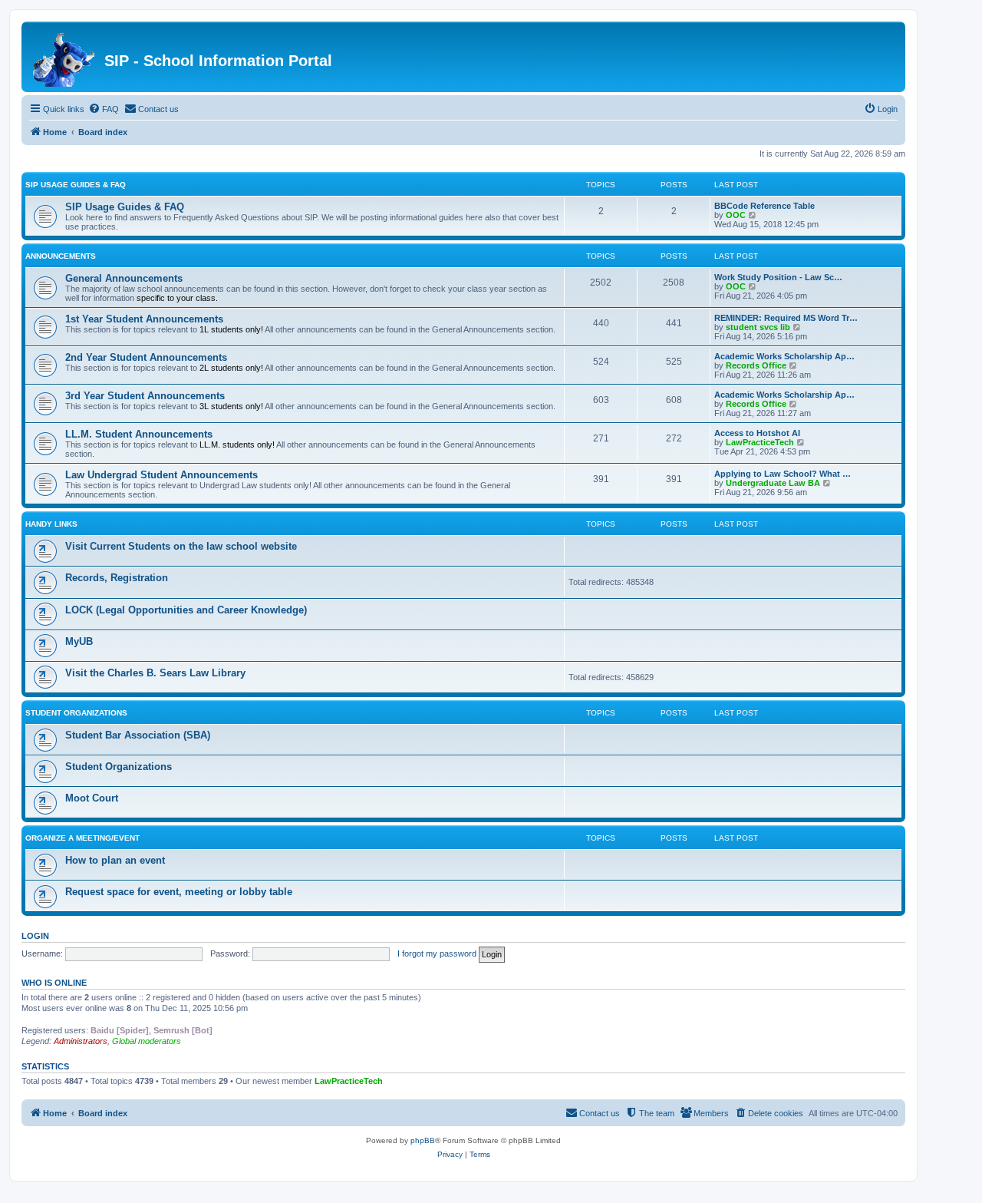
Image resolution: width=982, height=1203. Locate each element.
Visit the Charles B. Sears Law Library (155, 673)
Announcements (60, 256)
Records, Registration (116, 577)
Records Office (756, 365)
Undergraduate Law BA (773, 482)
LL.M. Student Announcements (139, 434)
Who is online (54, 982)
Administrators (80, 1041)
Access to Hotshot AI (757, 433)
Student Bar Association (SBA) (137, 735)
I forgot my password (436, 953)
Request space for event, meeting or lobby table (178, 891)
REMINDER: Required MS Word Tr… (786, 317)
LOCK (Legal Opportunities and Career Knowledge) (186, 610)
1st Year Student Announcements (144, 319)
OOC (736, 215)
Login (35, 935)
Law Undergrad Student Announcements (161, 475)
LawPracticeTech (760, 442)
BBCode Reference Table (764, 205)
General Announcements (124, 278)
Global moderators (146, 1041)
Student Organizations (76, 713)
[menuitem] (103, 109)
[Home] (64, 56)
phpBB (422, 1140)
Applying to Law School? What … (782, 473)
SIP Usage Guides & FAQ (75, 184)
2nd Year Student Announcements (146, 357)
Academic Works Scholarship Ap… (784, 356)
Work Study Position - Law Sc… (778, 277)
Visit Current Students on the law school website (181, 546)
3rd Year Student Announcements (145, 396)
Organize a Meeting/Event (82, 838)
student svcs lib (758, 327)
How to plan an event (115, 860)
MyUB (79, 641)
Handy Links (51, 524)
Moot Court (91, 798)
